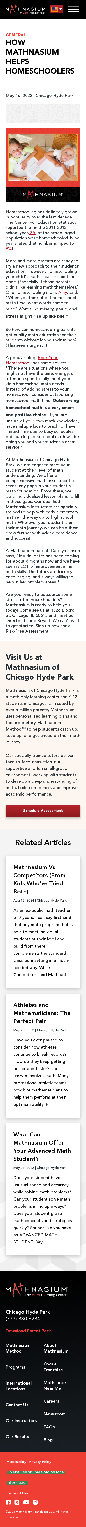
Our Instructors (21, 1421)
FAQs (49, 1427)
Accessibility (16, 1462)
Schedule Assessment (43, 811)
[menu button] (56, 9)
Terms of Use (17, 1493)
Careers (51, 1401)
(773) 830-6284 (23, 1319)
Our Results (17, 1437)
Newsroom (55, 1414)
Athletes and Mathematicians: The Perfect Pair (42, 1014)
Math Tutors (56, 1386)
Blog (48, 1440)
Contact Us (17, 1405)
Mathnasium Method (18, 1349)
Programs (15, 1367)
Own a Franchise (53, 1367)
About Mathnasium (56, 1349)
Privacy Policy (40, 1462)
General (16, 35)
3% (32, 233)
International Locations (19, 1386)
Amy (62, 292)
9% (9, 249)
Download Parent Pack (28, 1331)
